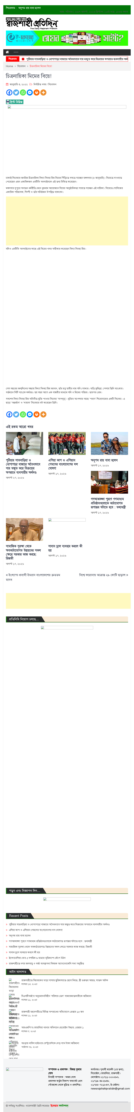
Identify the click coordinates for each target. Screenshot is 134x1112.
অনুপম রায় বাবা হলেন (29, 8)
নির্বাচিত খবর (40, 84)
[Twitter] (16, 92)
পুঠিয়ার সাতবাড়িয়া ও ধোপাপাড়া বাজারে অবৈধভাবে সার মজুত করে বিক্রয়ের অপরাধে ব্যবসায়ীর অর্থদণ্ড (70, 59)
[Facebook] (9, 92)
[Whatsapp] (23, 92)
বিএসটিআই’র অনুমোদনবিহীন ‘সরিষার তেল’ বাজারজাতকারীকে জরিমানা (56, 996)
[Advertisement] (67, 221)
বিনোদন (52, 84)
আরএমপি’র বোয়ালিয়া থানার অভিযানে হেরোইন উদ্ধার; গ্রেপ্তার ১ (52, 1027)
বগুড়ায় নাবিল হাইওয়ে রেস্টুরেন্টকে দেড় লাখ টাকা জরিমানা (50, 1043)
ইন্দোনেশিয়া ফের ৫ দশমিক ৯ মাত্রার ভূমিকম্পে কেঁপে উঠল (37, 958)
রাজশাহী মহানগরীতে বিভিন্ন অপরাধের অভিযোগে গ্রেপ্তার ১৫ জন (52, 1011)
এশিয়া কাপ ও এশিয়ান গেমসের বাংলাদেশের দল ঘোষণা (63, 464)
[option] (48, 8)
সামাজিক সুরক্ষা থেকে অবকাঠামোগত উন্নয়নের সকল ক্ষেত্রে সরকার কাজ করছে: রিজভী (23, 552)
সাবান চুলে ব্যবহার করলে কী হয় (65, 548)
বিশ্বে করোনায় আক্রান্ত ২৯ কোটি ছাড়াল (102, 575)
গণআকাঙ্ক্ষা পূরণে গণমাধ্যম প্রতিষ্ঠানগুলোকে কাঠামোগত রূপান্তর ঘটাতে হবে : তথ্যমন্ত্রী (108, 503)
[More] (43, 92)
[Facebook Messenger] (30, 92)
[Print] (37, 92)
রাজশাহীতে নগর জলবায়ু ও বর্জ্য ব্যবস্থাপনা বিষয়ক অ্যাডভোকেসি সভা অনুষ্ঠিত (46, 963)
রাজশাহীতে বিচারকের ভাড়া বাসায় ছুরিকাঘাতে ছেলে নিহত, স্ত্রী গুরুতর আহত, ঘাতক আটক (64, 980)
